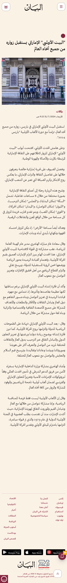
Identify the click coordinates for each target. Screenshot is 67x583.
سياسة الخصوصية (39, 515)
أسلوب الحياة (10, 527)
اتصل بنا (44, 498)
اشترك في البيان (40, 511)
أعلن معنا (43, 507)
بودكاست (11, 533)
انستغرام (59, 511)
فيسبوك (59, 507)
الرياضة (12, 521)
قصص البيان (10, 538)
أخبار (13, 509)
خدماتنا (44, 503)
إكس (61, 498)
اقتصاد (12, 498)
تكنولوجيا (11, 504)
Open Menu (61, 6)
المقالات (12, 515)
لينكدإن (60, 503)
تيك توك (59, 520)
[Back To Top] (58, 574)
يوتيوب (60, 515)
